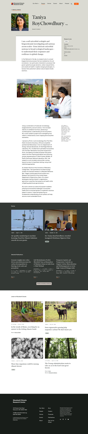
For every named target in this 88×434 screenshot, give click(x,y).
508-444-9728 (70, 46)
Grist (50, 371)
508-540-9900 (17, 414)
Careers (50, 411)
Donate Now (73, 10)
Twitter (65, 55)
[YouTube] (68, 419)
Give (76, 3)
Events (55, 3)
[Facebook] (65, 419)
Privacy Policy (15, 419)
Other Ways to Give (75, 13)
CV (64, 53)
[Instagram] (63, 419)
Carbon (66, 41)
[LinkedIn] (60, 419)
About (61, 3)
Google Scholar (67, 51)
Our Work (35, 3)
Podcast (67, 3)
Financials (50, 414)
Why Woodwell (74, 17)
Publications (51, 417)
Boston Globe (18, 332)
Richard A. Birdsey (53, 372)
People (43, 3)
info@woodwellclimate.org (20, 412)
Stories (49, 3)
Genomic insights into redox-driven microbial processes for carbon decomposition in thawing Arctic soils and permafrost (21, 264)
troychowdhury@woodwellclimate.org (71, 49)
